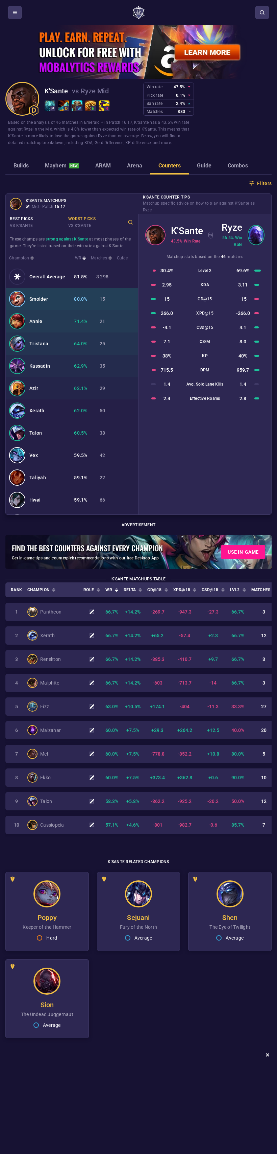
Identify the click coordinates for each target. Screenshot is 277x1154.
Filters (264, 183)
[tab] (21, 166)
